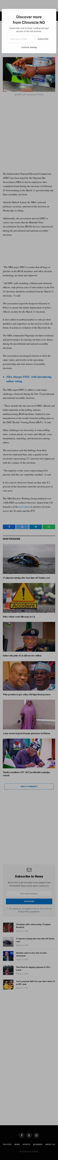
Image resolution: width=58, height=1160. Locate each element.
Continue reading (29, 47)
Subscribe (43, 38)
